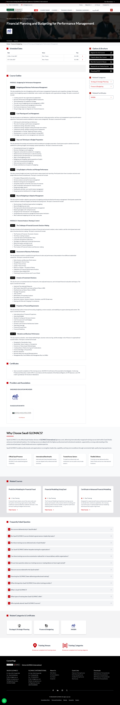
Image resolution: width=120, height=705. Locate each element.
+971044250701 (34, 677)
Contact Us (52, 678)
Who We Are (53, 673)
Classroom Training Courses (78, 673)
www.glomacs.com (37, 681)
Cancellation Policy (45, 700)
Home (80, 5)
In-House (97, 5)
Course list (71, 700)
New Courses (75, 678)
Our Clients (52, 676)
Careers (77, 700)
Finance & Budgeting (16, 44)
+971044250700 (34, 675)
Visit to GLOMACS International (32, 665)
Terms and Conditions (57, 700)
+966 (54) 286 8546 (13, 675)
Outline (16, 41)
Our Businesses (108, 1)
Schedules (9, 41)
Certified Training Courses (78, 676)
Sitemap (65, 700)
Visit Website (22, 417)
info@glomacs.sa (27, 5)
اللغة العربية (96, 10)
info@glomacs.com (36, 679)
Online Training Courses (77, 674)
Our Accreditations (54, 674)
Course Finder (45, 10)
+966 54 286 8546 (13, 5)
